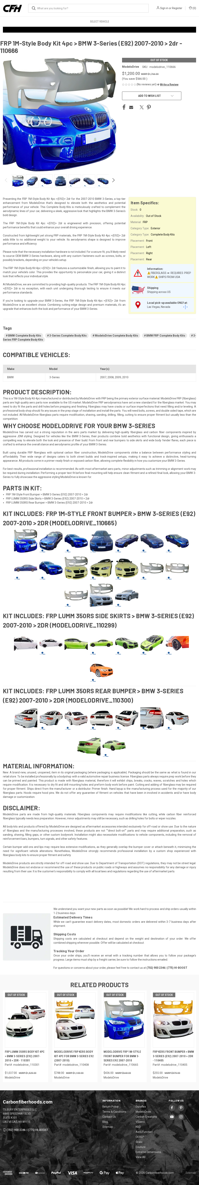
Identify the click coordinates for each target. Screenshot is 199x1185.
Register (177, 8)
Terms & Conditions (114, 1111)
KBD (138, 1126)
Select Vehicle (99, 21)
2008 (110, 377)
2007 (103, 377)
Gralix (139, 1141)
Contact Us (109, 1116)
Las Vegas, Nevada (158, 306)
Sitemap (107, 1126)
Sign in (164, 8)
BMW (10, 377)
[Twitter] (142, 107)
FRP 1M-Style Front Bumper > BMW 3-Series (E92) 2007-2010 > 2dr (47, 494)
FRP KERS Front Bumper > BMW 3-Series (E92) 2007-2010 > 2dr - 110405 (173, 1056)
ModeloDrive (143, 1111)
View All (140, 1157)
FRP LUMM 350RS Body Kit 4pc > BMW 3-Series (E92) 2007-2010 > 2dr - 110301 (25, 1056)
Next (113, 181)
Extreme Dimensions (148, 1152)
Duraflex (141, 1106)
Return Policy (110, 1106)
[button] (167, 84)
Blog (105, 1121)
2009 (118, 377)
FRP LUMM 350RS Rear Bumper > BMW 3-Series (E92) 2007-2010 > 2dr (49, 502)
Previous (6, 181)
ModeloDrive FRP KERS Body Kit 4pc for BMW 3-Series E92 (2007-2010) (74, 1056)
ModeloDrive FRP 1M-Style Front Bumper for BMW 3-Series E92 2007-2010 (122, 1056)
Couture (141, 1147)
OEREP (140, 1136)
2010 (125, 377)
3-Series (54, 377)
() (194, 8)
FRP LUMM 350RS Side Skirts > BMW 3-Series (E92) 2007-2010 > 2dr (48, 498)
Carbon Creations (146, 1116)
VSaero (140, 1121)
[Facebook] (124, 107)
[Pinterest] (149, 107)
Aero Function (144, 1131)
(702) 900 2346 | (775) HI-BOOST (27, 1130)
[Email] (131, 107)
